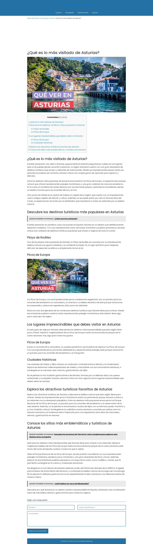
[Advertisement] (76, 34)
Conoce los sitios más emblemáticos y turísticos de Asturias (57, 149)
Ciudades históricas (41, 142)
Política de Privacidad (77, 541)
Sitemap (89, 541)
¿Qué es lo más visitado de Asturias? (45, 122)
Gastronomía (82, 12)
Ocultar (63, 117)
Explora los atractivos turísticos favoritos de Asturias (53, 146)
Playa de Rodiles (40, 129)
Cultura (95, 12)
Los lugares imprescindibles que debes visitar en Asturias (55, 136)
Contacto (64, 541)
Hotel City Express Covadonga (76, 4)
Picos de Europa (40, 132)
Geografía (69, 12)
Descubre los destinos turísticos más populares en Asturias (56, 125)
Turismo (58, 12)
